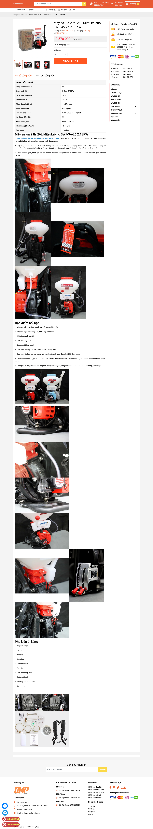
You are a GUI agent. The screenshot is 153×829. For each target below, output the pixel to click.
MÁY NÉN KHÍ (115, 103)
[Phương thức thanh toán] (124, 57)
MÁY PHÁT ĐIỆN (116, 93)
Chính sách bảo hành (95, 787)
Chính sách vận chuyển (96, 792)
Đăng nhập (118, 5)
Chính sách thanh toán (96, 790)
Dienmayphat (18, 4)
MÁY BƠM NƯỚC (116, 113)
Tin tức (64, 10)
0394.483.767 (75, 798)
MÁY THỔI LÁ (115, 106)
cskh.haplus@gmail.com (31, 813)
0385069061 (99, 5)
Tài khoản (119, 3)
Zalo (123, 787)
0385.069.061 (75, 790)
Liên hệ (74, 10)
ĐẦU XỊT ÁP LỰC (116, 110)
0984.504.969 (75, 805)
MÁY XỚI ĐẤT (115, 120)
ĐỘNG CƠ (114, 117)
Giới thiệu (52, 10)
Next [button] (48, 64)
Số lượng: (57, 50)
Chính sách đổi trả (94, 795)
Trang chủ (91, 806)
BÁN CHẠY (114, 89)
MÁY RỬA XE (115, 96)
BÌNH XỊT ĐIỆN (116, 99)
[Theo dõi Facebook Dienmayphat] (110, 787)
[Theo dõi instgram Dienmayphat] (114, 787)
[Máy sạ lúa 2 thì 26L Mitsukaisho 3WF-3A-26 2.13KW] (32, 40)
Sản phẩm (91, 811)
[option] (32, 40)
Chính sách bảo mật (95, 798)
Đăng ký (102, 769)
